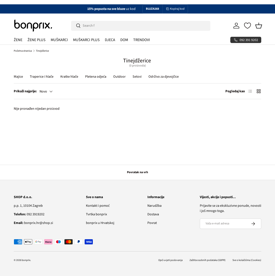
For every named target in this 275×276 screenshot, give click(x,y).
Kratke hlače (69, 76)
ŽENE (18, 40)
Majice (18, 76)
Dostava (153, 214)
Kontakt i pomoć (98, 205)
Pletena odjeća (95, 76)
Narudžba (154, 205)
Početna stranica (23, 51)
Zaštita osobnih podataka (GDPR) (207, 260)
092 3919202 (29, 214)
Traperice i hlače (41, 76)
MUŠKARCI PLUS (86, 40)
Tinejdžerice (42, 51)
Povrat (152, 222)
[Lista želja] (247, 25)
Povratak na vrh (137, 172)
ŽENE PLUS (37, 40)
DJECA (110, 40)
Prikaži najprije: (25, 91)
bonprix (26, 260)
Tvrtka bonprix (96, 214)
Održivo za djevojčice (163, 76)
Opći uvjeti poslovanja (170, 260)
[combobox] (140, 26)
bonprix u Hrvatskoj (100, 222)
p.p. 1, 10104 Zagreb (28, 205)
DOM (124, 40)
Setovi (137, 76)
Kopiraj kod (177, 9)
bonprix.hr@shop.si (33, 222)
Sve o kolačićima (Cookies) (246, 260)
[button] (258, 25)
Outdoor (119, 76)
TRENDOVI (141, 40)
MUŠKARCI (59, 40)
